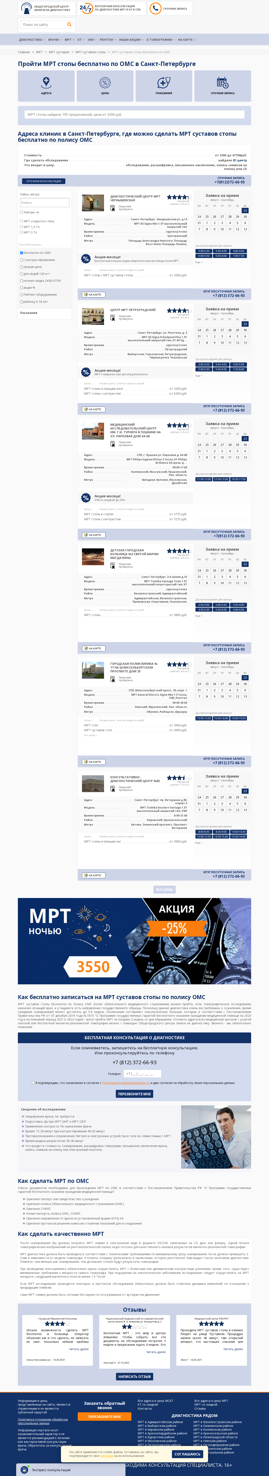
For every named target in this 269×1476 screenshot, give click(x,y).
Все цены (164, 889)
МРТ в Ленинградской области (215, 1437)
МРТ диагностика (32, 1254)
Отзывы (200, 1408)
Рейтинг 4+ (31, 212)
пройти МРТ (104, 1019)
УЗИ (91, 40)
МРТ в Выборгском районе (157, 1426)
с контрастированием (39, 260)
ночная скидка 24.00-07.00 (42, 281)
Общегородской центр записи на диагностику (52, 8)
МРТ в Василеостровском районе (217, 1422)
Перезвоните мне (104, 1416)
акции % (29, 288)
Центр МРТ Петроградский (133, 310)
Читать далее (79, 1349)
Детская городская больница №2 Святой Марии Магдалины (134, 554)
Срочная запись (175, 9)
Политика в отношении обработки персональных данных (43, 1421)
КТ (80, 40)
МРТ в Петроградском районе (159, 1445)
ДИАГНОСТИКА (30, 40)
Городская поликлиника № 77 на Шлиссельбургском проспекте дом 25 (133, 667)
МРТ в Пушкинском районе (212, 1449)
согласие (106, 1456)
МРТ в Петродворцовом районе (216, 1445)
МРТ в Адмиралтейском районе (160, 1422)
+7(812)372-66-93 (230, 182)
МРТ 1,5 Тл (31, 227)
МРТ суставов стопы (90, 52)
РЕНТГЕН (106, 40)
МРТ (68, 40)
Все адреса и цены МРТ (211, 1401)
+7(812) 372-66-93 (229, 536)
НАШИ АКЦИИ (129, 40)
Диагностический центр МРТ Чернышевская (135, 198)
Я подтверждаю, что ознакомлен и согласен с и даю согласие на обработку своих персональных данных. (135, 1083)
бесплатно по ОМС (37, 253)
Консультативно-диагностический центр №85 (135, 779)
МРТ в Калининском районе (213, 1426)
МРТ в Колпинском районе (212, 1429)
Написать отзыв (135, 1376)
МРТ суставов (59, 52)
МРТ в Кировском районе (156, 1429)
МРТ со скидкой (205, 1404)
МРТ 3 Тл (30, 232)
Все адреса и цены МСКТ (155, 1401)
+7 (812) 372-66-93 (229, 295)
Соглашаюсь (187, 1454)
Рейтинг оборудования (40, 294)
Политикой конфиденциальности (126, 1083)
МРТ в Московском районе (157, 1441)
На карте (185, 40)
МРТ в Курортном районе (156, 1437)
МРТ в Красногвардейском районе (162, 1433)
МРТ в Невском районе (210, 1441)
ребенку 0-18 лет (36, 302)
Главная (24, 52)
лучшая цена (33, 267)
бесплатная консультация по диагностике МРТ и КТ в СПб (118, 7)
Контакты (145, 1408)
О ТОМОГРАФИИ (159, 40)
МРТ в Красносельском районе (215, 1433)
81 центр (240, 160)
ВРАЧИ (53, 40)
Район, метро (30, 194)
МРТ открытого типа (38, 221)
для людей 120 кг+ (37, 274)
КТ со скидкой (148, 1404)
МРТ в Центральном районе (213, 1452)
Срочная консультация (43, 181)
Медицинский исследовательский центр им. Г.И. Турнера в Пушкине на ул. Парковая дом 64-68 (135, 430)
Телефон (114, 1074)
